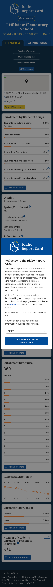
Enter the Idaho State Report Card (26, 341)
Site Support (15, 305)
